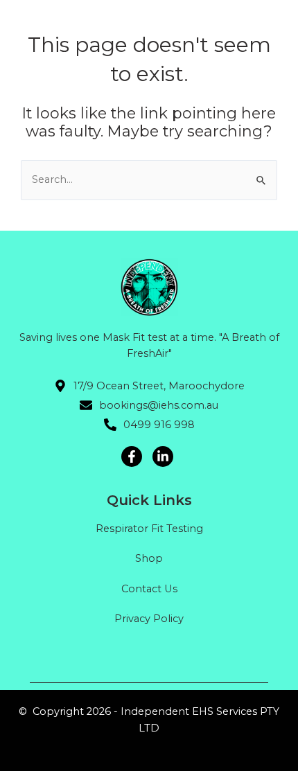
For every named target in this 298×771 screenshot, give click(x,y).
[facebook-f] (133, 456)
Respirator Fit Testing (149, 528)
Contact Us (149, 589)
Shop (149, 558)
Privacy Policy (149, 618)
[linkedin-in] (164, 456)
